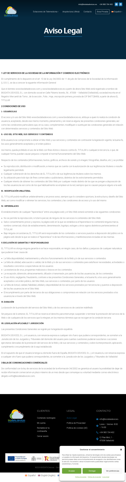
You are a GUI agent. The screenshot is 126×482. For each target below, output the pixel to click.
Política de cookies (81, 477)
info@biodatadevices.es (87, 4)
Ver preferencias (112, 471)
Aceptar (72, 471)
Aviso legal (105, 477)
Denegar (92, 471)
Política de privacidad (94, 477)
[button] (121, 449)
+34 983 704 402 (106, 4)
